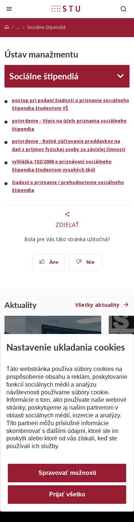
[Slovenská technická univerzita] (66, 9)
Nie (90, 262)
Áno (53, 262)
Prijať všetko (67, 494)
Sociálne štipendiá (44, 76)
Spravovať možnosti (67, 473)
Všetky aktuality (97, 304)
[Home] (6, 27)
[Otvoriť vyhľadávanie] (123, 8)
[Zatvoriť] (9, 8)
